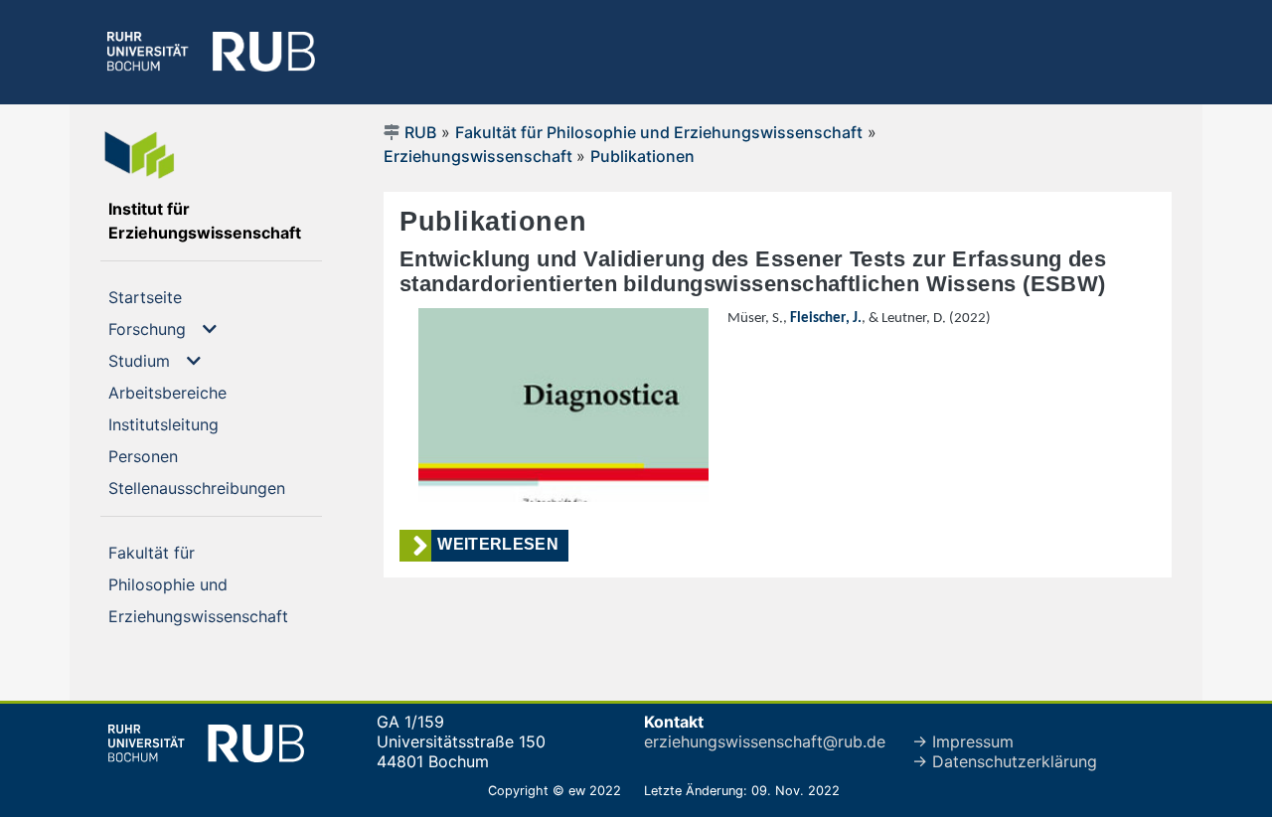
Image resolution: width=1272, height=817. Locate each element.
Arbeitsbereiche (199, 392)
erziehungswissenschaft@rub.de (764, 741)
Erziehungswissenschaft (480, 156)
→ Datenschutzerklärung (1004, 761)
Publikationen (642, 156)
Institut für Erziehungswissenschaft (215, 221)
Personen (175, 455)
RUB (420, 132)
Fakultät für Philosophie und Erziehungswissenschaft (659, 132)
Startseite (177, 296)
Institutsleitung (195, 423)
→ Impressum (963, 741)
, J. (826, 318)
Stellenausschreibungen (215, 487)
